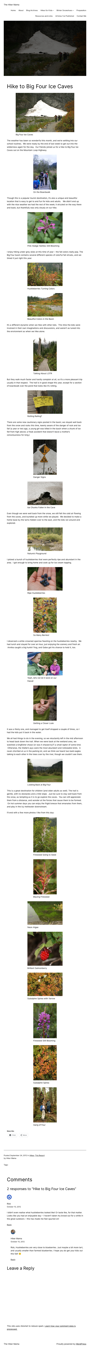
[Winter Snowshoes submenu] (73, 10)
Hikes (32, 1155)
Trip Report (40, 1155)
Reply (9, 1225)
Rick (9, 1204)
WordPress (81, 1344)
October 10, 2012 (14, 1207)
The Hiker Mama (11, 5)
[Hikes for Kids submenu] (53, 10)
